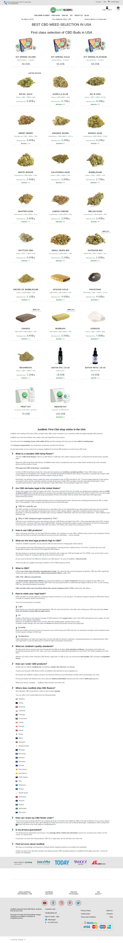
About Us (78, 15)
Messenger (52, 919)
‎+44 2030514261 (52, 922)
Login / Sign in (107, 9)
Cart (118, 8)
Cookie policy (85, 914)
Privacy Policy (86, 910)
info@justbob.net (50, 824)
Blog (87, 15)
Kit (71, 15)
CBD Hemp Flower (42, 15)
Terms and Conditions (88, 917)
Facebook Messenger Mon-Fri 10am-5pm (18, 2)
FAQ (104, 2)
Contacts (98, 2)
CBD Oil (65, 15)
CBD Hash (56, 15)
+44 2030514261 (13, 3)
